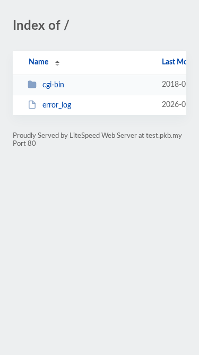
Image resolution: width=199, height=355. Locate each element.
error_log (56, 105)
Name (38, 62)
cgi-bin (53, 85)
